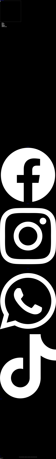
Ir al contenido (2, 0)
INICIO (3, 141)
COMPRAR (3, 25)
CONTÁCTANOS (4, 26)
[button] (28, 84)
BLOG (3, 24)
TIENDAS (3, 144)
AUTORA (3, 23)
